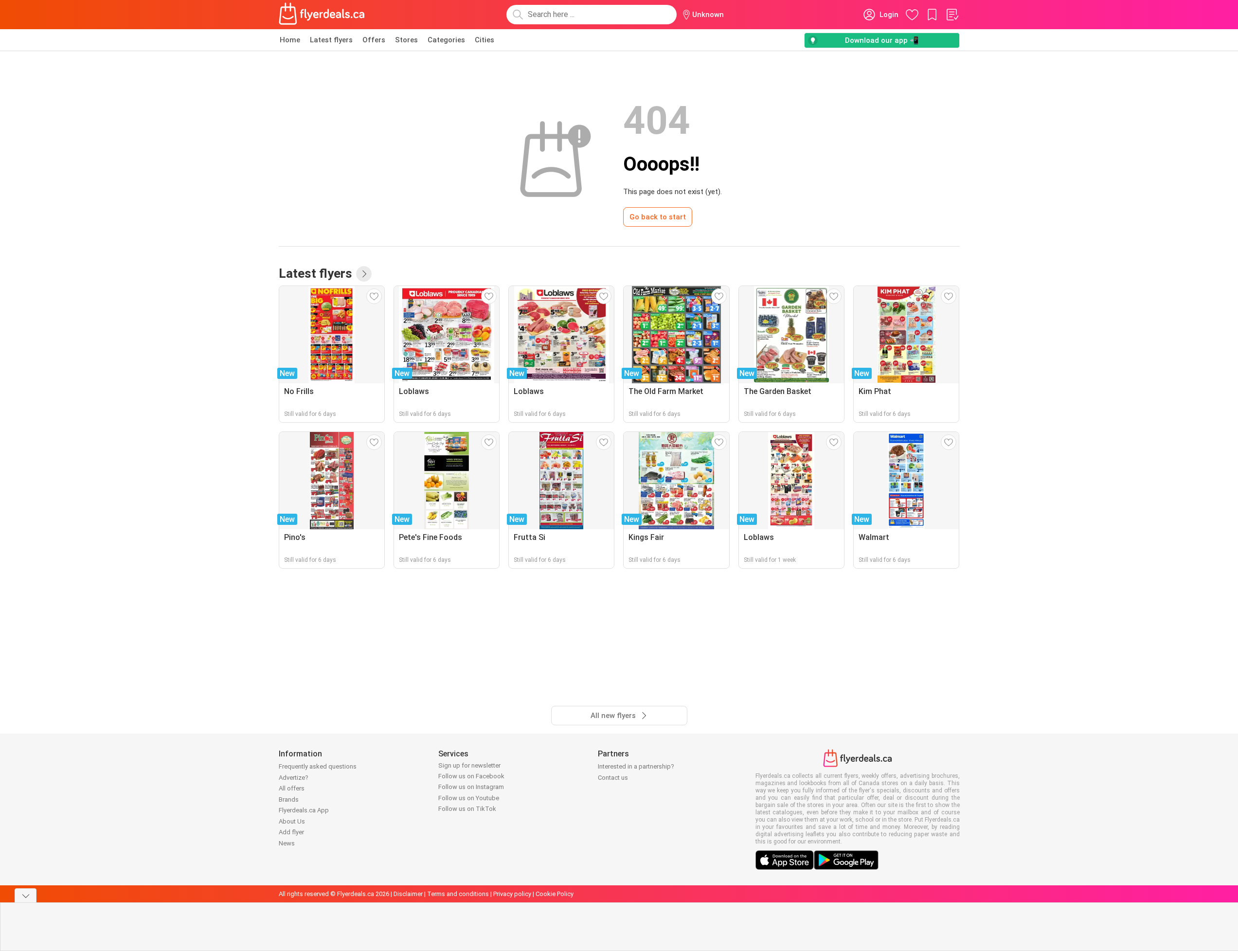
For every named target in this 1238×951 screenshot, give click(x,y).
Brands (289, 799)
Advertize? (293, 777)
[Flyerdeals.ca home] (322, 14)
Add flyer (291, 832)
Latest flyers (331, 40)
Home (290, 40)
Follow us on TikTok (467, 808)
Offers (373, 40)
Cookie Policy (555, 893)
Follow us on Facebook (471, 776)
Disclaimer (408, 893)
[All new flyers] (364, 274)
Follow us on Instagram (471, 786)
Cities (484, 40)
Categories (446, 40)
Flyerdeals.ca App (304, 810)
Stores (406, 40)
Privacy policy (512, 893)
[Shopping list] (952, 14)
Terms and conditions (458, 893)
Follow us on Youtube (468, 798)
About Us (292, 821)
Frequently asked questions (318, 766)
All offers (292, 788)
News (287, 843)
